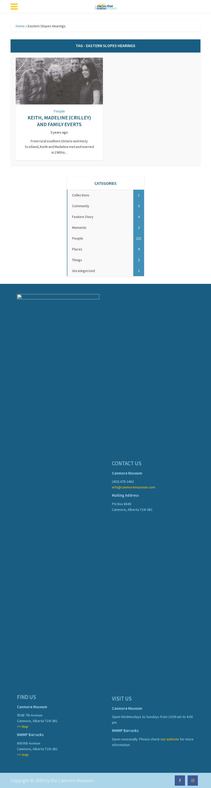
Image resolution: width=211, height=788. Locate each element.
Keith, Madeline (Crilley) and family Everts (59, 120)
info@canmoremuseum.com (133, 487)
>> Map (22, 726)
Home (20, 26)
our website (170, 739)
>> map (23, 754)
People (59, 111)
